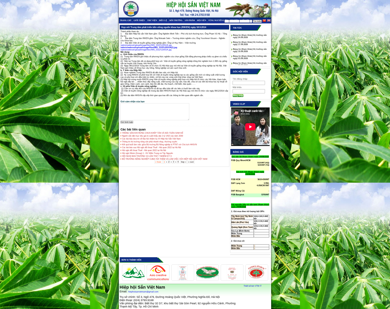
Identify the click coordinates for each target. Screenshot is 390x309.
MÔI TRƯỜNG (176, 20)
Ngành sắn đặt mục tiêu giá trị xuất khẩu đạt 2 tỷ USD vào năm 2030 (152, 136)
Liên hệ (245, 20)
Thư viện (152, 20)
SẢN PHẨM (190, 20)
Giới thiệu (139, 20)
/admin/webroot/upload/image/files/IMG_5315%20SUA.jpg (146, 45)
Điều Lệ (163, 20)
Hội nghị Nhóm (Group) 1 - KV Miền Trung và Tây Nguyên (147, 153)
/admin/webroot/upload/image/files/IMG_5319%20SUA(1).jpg (149, 47)
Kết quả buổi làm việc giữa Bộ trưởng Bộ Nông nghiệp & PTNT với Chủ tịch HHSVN (159, 144)
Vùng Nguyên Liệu (218, 20)
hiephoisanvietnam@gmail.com (143, 291)
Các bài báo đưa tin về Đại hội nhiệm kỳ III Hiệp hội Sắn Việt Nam (151, 139)
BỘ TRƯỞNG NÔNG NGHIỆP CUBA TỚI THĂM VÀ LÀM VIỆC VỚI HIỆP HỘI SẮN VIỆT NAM (164, 159)
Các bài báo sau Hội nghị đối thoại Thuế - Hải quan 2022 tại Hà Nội (151, 147)
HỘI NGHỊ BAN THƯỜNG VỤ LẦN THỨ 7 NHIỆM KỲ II (147, 156)
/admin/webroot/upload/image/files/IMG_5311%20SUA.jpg (146, 50)
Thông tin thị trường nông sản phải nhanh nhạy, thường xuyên (149, 141)
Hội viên (201, 20)
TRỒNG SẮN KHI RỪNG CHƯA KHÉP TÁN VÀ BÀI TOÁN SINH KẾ (152, 133)
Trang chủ (125, 20)
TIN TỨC (234, 20)
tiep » (183, 162)
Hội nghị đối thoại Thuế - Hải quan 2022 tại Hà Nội (144, 150)
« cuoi (191, 162)
